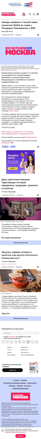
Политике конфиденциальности (15, 432)
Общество (18, 35)
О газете (16, 380)
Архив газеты (24, 349)
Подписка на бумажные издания (14, 383)
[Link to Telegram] (24, 341)
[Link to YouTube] (19, 341)
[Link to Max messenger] (3, 341)
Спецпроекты (25, 352)
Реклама (24, 380)
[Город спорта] (23, 14)
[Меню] (37, 14)
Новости (9, 347)
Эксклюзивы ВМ (12, 264)
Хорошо (20, 436)
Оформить (12, 370)
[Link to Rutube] (32, 341)
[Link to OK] (11, 341)
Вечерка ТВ (24, 347)
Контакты (27, 386)
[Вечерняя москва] (20, 396)
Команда (20, 386)
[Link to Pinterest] (36, 341)
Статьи (9, 349)
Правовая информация (20, 388)
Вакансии (12, 386)
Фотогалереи (11, 354)
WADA (13, 146)
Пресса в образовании (27, 354)
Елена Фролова (7, 31)
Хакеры (5, 146)
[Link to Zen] (15, 341)
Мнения (9, 352)
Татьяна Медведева (9, 192)
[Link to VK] (7, 341)
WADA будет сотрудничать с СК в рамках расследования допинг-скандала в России (18, 133)
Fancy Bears (14, 111)
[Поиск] (30, 14)
